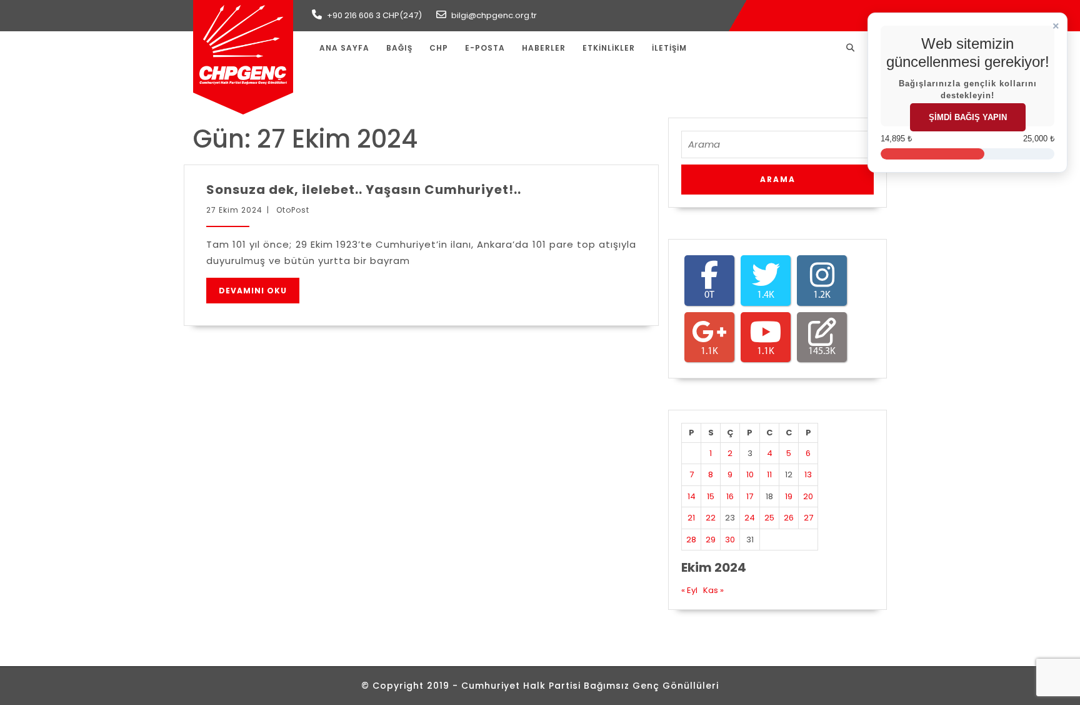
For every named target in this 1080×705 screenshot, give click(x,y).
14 (692, 496)
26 (789, 518)
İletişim (669, 48)
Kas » (713, 590)
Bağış (399, 48)
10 (750, 474)
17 (749, 496)
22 (711, 518)
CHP (438, 48)
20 (808, 496)
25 (769, 518)
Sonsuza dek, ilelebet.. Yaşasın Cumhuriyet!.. (363, 189)
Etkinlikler (608, 48)
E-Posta (485, 48)
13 (808, 474)
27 (808, 518)
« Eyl (689, 590)
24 (749, 518)
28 (691, 539)
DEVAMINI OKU (253, 290)
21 (691, 518)
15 (710, 496)
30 (730, 539)
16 (730, 496)
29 (711, 539)
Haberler (544, 48)
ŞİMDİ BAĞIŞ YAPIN (968, 117)
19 (788, 496)
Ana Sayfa (344, 48)
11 (769, 474)
